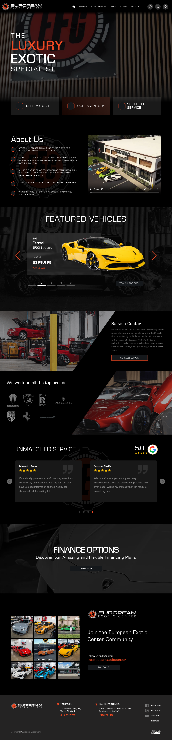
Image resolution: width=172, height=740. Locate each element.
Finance (113, 7)
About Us (135, 7)
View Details (39, 268)
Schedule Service (129, 358)
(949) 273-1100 (106, 715)
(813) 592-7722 (67, 715)
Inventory (83, 7)
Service (123, 7)
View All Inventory (129, 283)
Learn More (86, 569)
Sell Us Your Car (98, 7)
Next (154, 255)
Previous (17, 255)
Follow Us (103, 667)
